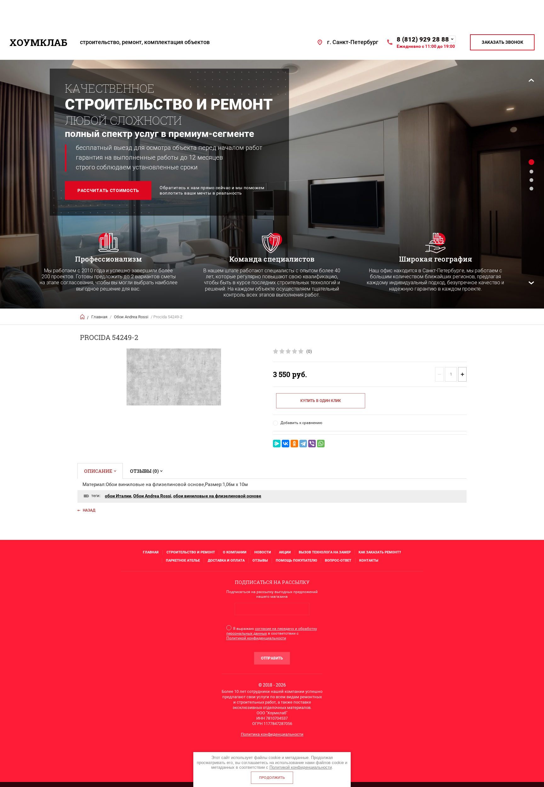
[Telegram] (303, 443)
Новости (262, 552)
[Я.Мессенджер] (276, 443)
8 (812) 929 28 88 (423, 39)
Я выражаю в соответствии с (271, 633)
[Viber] (312, 443)
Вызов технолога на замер (325, 552)
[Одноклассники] (294, 443)
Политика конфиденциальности (272, 734)
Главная (99, 316)
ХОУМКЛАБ (38, 42)
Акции (285, 552)
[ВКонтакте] (285, 443)
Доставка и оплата (226, 560)
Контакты (368, 560)
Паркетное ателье (183, 560)
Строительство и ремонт (191, 552)
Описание (98, 471)
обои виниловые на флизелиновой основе (217, 495)
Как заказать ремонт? (380, 552)
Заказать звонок (502, 42)
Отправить (272, 658)
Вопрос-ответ (338, 560)
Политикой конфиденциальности (256, 638)
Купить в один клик (320, 401)
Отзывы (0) (144, 471)
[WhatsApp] (321, 443)
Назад (89, 510)
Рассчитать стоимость (108, 190)
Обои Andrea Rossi (131, 316)
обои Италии (118, 495)
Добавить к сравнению (301, 423)
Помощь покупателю (296, 560)
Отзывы (260, 560)
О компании (234, 552)
